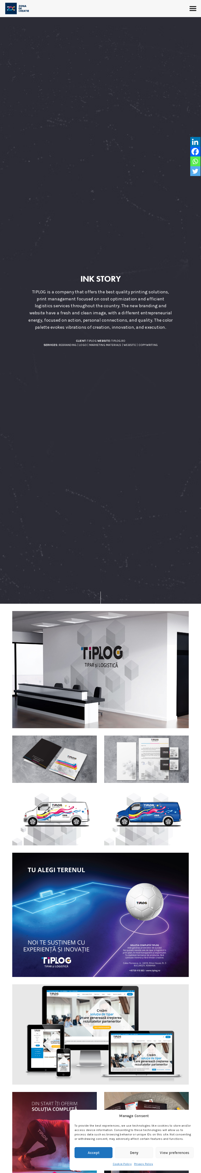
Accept (94, 1153)
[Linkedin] (195, 142)
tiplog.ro (118, 341)
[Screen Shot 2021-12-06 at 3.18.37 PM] (100, 1034)
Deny (134, 1153)
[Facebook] (195, 151)
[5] (54, 817)
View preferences (174, 1153)
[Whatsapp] (195, 161)
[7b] (146, 759)
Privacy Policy (143, 1164)
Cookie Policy (122, 1164)
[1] (54, 759)
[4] (146, 817)
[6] (100, 669)
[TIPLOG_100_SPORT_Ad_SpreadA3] (100, 915)
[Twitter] (195, 171)
